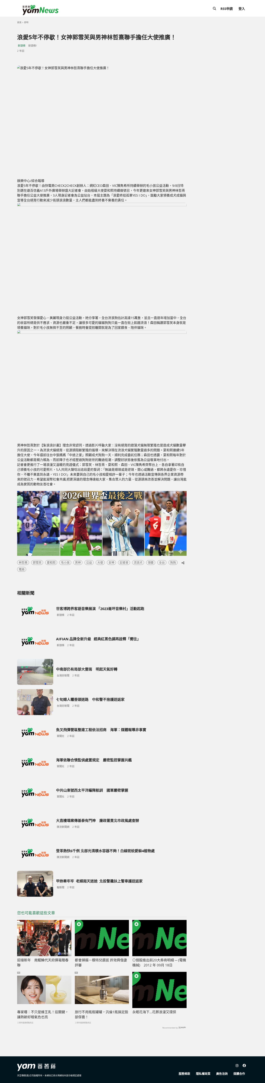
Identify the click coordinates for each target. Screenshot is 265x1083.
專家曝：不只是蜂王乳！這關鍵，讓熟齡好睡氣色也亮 (43, 1015)
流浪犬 (138, 562)
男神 (78, 562)
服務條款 (184, 1074)
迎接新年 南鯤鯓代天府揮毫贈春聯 (43, 963)
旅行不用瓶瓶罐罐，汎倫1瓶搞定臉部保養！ (101, 1015)
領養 (151, 562)
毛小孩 (65, 562)
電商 (22, 569)
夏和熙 (51, 562)
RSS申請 (226, 8)
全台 (162, 562)
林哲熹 (23, 562)
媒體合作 (239, 1074)
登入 (241, 8)
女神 (111, 562)
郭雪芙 (37, 562)
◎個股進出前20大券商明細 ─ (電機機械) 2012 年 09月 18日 (159, 963)
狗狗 (173, 562)
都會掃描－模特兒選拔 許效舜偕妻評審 (101, 963)
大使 (100, 562)
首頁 (19, 22)
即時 (26, 22)
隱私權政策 (203, 1074)
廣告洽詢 (222, 1074)
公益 (89, 562)
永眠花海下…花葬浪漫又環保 (154, 1012)
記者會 (124, 562)
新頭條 (21, 45)
